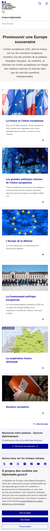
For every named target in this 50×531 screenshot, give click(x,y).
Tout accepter (25, 513)
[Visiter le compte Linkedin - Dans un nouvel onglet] (45, 463)
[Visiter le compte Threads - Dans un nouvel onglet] (18, 463)
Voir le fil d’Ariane (7, 23)
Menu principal (46, 3)
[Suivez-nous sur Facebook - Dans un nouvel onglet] (11, 463)
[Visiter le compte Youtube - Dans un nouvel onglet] (38, 463)
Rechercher (39, 3)
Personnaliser (25, 527)
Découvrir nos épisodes (25, 446)
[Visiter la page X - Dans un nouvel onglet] (4, 463)
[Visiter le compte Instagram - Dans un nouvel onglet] (24, 463)
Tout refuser (25, 520)
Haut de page (42, 424)
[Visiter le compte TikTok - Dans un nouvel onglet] (31, 463)
